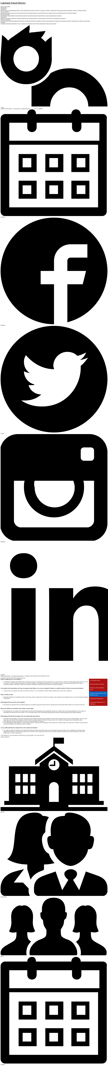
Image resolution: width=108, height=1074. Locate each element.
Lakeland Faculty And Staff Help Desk (57, 13)
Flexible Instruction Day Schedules (33, 21)
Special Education (42, 18)
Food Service (21, 21)
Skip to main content (5, 6)
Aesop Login (14, 13)
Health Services (25, 18)
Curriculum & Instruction (11, 18)
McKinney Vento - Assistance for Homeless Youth (23, 23)
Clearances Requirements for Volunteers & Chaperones (54, 21)
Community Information (6, 23)
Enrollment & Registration (17, 676)
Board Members (11, 15)
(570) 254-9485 (29, 735)
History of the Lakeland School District (25, 10)
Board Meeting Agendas (43, 15)
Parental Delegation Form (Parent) (51, 712)
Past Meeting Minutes (32, 15)
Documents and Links (6, 13)
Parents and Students (5, 676)
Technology (63, 18)
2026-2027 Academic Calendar (42, 10)
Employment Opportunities (66, 10)
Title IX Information (40, 23)
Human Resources (33, 18)
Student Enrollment (13, 21)
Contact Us (75, 10)
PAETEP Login (44, 13)
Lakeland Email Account (34, 13)
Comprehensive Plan (54, 10)
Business (3, 18)
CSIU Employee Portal (22, 13)
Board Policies (4, 15)
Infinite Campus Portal (84, 21)
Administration (12, 10)
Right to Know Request (50, 23)
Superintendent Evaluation (55, 15)
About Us (6, 10)
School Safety (49, 18)
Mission (2, 10)
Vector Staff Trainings (71, 13)
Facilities (19, 18)
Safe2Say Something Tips (73, 21)
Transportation (56, 18)
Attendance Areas (5, 21)
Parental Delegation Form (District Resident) (70, 712)
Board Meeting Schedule (21, 15)
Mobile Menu (4, 7)
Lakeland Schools (82, 10)
